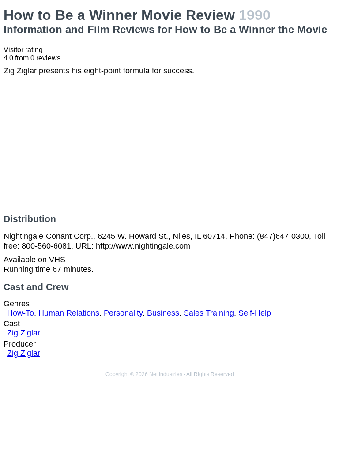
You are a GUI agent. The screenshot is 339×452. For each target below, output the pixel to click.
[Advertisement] (169, 145)
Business (163, 313)
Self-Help (254, 313)
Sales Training (209, 313)
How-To (20, 313)
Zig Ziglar (23, 332)
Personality (123, 313)
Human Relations (68, 313)
